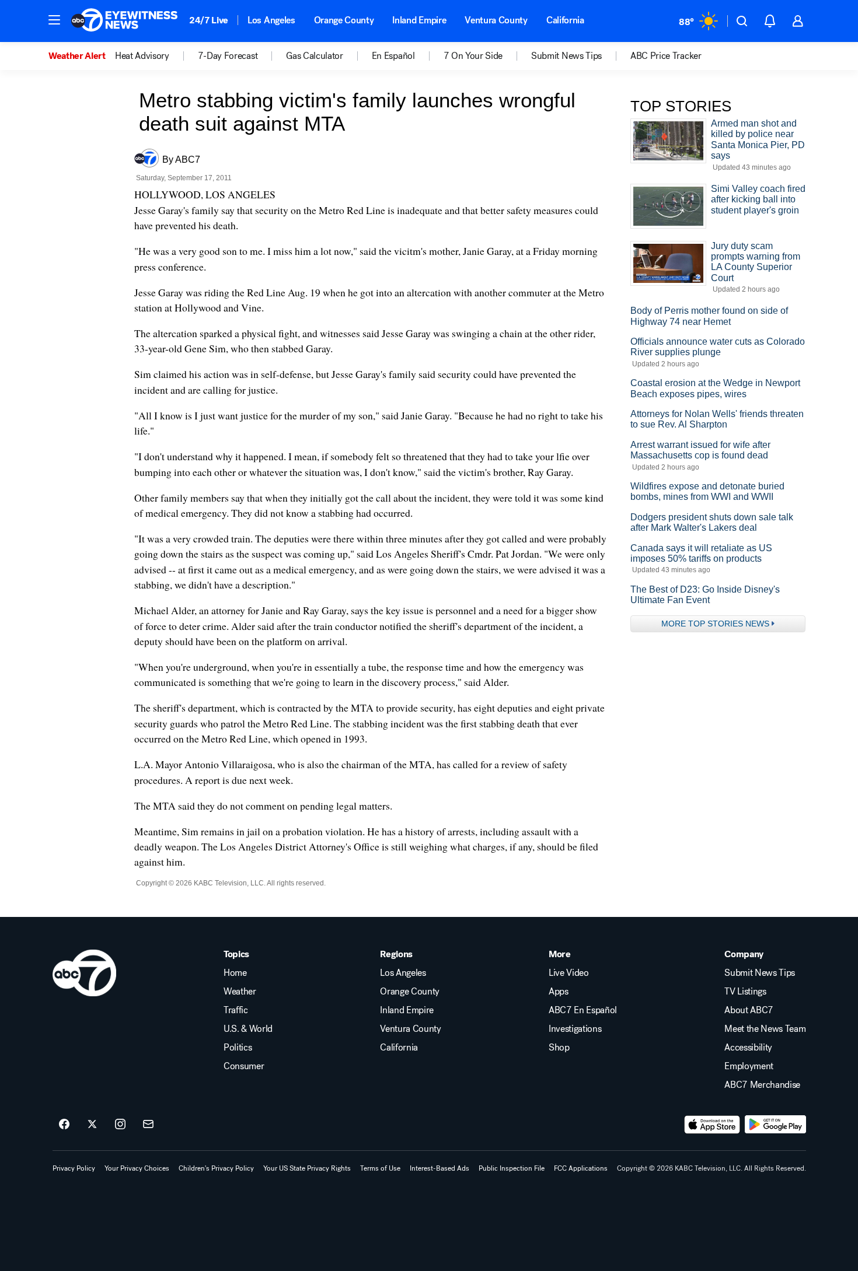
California (565, 20)
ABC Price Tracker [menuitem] (666, 56)
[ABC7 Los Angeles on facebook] (64, 1124)
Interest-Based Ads (439, 1168)
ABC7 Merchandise (762, 1085)
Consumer (244, 1066)
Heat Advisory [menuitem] (142, 56)
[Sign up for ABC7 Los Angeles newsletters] (148, 1124)
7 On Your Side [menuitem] (473, 56)
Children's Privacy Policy (216, 1168)
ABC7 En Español (583, 1010)
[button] (54, 19)
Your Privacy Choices (136, 1168)
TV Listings (745, 991)
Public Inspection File (512, 1168)
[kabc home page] (84, 973)
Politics (238, 1047)
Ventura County (496, 20)
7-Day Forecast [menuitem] (228, 56)
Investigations (575, 1029)
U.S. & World (248, 1029)
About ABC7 (748, 1010)
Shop (559, 1047)
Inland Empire (419, 20)
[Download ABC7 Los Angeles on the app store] (712, 1124)
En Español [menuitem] (393, 56)
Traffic (236, 1010)
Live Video (569, 973)
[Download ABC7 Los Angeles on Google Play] (775, 1124)
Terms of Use (380, 1168)
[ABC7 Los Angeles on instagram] (120, 1124)
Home (235, 973)
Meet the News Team (764, 1029)
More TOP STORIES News (715, 623)
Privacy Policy (74, 1168)
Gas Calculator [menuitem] (314, 56)
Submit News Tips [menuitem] (566, 56)
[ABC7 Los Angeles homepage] (124, 21)
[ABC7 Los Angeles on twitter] (92, 1124)
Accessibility (748, 1047)
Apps (558, 991)
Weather (240, 991)
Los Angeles (271, 20)
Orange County (344, 20)
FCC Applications (581, 1168)
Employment (748, 1066)
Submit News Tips (759, 973)
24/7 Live (208, 20)
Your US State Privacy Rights (307, 1168)
